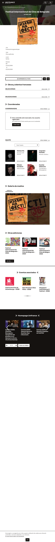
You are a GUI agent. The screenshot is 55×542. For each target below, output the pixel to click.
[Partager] (44, 78)
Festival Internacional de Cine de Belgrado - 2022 (45, 251)
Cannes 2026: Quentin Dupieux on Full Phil (42, 331)
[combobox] (27, 145)
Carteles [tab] (9, 190)
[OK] (27, 539)
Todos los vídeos (24, 345)
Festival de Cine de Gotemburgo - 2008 (12, 288)
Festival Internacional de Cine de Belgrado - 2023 (28, 251)
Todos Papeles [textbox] (19, 145)
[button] (46, 197)
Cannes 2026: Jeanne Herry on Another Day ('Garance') (26, 332)
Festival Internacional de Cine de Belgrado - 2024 (11, 250)
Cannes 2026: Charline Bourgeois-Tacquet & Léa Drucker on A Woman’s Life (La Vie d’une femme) (11, 335)
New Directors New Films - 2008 (29, 288)
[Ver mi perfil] (50, 2)
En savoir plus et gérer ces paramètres (14, 536)
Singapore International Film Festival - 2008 (45, 289)
